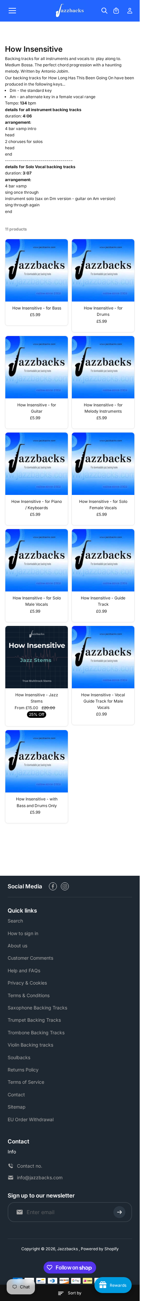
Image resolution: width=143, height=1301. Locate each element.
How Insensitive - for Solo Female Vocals (103, 504)
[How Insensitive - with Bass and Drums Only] (36, 761)
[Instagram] (65, 886)
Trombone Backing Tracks (36, 1032)
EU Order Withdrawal (31, 1119)
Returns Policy (23, 1069)
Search (15, 921)
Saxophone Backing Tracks (37, 1007)
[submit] (119, 1212)
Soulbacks (19, 1057)
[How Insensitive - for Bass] (36, 270)
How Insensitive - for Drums (103, 311)
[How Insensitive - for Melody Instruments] (103, 367)
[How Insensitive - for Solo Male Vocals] (36, 560)
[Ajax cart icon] (116, 11)
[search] (104, 11)
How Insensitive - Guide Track (103, 601)
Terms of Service (26, 1082)
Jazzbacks (68, 1248)
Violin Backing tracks (30, 1045)
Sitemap (17, 1107)
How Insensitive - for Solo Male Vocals (37, 601)
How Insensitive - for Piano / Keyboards (36, 504)
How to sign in (23, 933)
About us (17, 945)
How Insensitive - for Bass (36, 308)
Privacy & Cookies (27, 983)
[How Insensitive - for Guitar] (36, 367)
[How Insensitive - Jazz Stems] (36, 657)
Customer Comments (30, 958)
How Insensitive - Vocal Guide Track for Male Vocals (103, 701)
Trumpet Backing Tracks (34, 1020)
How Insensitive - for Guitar (36, 408)
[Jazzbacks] (69, 11)
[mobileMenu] (12, 10)
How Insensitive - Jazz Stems (36, 698)
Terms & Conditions (29, 995)
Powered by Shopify (100, 1248)
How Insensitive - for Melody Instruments (103, 408)
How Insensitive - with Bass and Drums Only (37, 802)
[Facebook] (53, 886)
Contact (16, 1094)
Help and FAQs (24, 970)
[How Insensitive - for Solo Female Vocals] (103, 464)
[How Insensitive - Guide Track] (103, 560)
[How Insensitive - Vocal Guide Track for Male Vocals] (103, 657)
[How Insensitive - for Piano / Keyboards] (36, 464)
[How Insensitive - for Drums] (103, 270)
